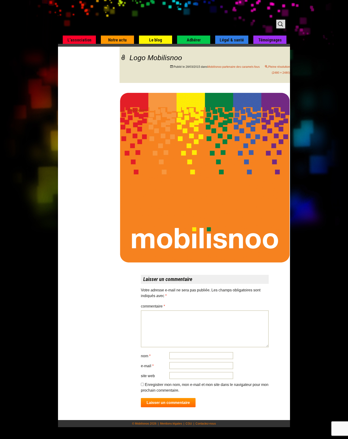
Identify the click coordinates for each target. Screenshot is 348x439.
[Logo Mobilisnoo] (205, 178)
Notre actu (117, 39)
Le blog (155, 39)
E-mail (147, 366)
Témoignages (270, 39)
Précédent (133, 110)
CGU (189, 423)
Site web (148, 376)
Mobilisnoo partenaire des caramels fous (233, 66)
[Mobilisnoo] (118, 18)
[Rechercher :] (280, 24)
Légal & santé (232, 39)
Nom (146, 356)
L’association (79, 39)
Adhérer (194, 39)
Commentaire (153, 306)
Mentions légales (171, 423)
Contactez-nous (206, 423)
